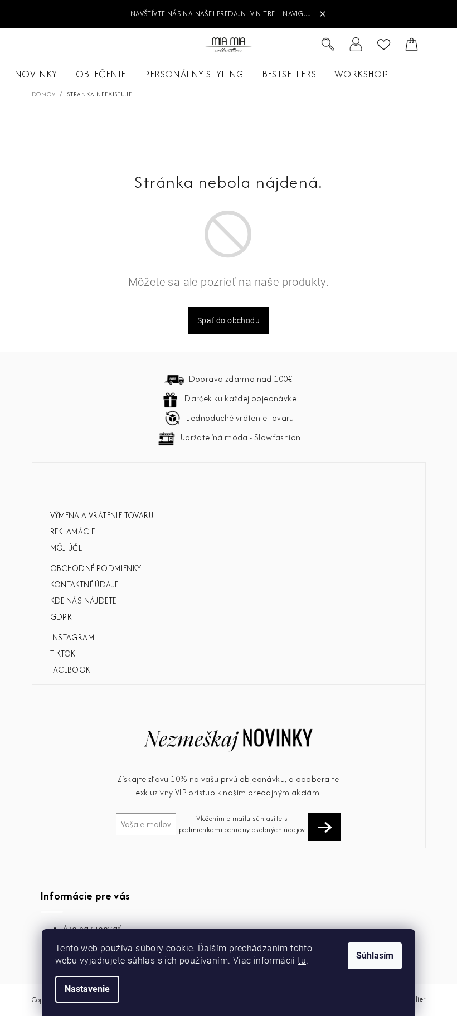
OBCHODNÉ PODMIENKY (96, 568)
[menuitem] (36, 74)
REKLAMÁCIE (72, 531)
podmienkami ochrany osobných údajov (242, 829)
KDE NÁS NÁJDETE (83, 600)
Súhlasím (374, 955)
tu (302, 960)
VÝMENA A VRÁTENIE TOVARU (102, 515)
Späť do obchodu (228, 320)
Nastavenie (87, 989)
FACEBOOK (70, 669)
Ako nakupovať (92, 928)
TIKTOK (63, 653)
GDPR (61, 617)
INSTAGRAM (72, 637)
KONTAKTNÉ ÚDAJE (84, 584)
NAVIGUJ (297, 13)
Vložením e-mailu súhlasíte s (242, 824)
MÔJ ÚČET (68, 547)
